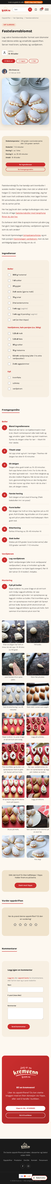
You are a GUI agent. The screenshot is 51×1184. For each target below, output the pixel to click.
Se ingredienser (25, 165)
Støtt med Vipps (25, 885)
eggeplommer (21, 364)
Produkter (18, 1160)
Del (34, 61)
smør (17, 297)
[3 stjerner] (25, 925)
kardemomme (20, 303)
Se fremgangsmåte (25, 169)
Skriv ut (9, 61)
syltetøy (16, 383)
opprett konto (23, 978)
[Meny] (46, 9)
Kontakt (34, 1160)
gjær (17, 286)
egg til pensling (25, 314)
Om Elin (26, 1160)
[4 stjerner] (31, 925)
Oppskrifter (6, 18)
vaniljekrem (17, 389)
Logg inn (11, 978)
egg (20, 308)
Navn (9, 985)
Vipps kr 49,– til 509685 (25, 1108)
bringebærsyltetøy (32, 235)
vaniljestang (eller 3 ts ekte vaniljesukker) (27, 357)
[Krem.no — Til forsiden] (6, 9)
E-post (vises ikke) (14, 995)
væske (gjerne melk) (23, 292)
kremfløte (17, 377)
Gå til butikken (25, 1115)
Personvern (43, 1160)
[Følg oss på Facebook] (23, 1166)
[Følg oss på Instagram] (28, 1166)
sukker (17, 280)
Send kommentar (19, 1027)
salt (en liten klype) (21, 320)
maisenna (19, 350)
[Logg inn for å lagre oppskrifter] (35, 9)
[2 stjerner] (20, 925)
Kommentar (12, 1006)
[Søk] (30, 10)
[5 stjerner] (36, 925)
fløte (18, 339)
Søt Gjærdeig (18, 18)
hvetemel (19, 275)
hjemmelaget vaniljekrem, (25, 239)
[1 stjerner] (15, 925)
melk (18, 333)
